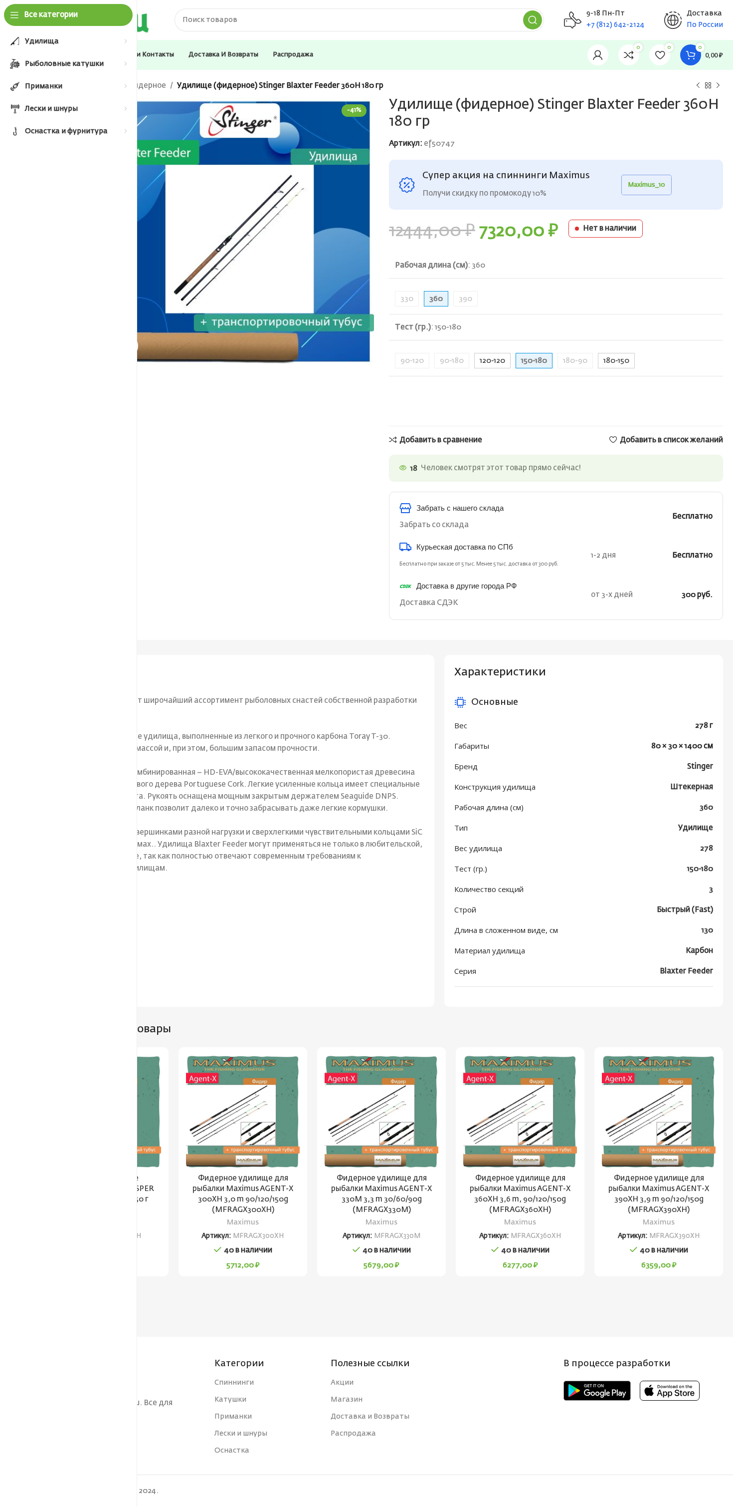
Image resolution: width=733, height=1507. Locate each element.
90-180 (452, 360)
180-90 (575, 360)
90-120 (412, 360)
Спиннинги (234, 1382)
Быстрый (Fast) (685, 909)
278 (706, 848)
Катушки (230, 1399)
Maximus (243, 1222)
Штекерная (691, 787)
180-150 (616, 360)
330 (406, 298)
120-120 (492, 360)
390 (465, 298)
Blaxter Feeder (686, 971)
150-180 (700, 869)
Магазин (347, 1399)
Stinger (700, 766)
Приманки (233, 1416)
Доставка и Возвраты (370, 1416)
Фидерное (146, 85)
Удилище (695, 828)
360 (706, 807)
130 (707, 930)
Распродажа (353, 1433)
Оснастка (231, 1450)
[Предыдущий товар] (698, 86)
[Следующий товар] (718, 86)
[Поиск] (532, 19)
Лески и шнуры (240, 1433)
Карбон (699, 950)
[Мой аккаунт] (597, 55)
